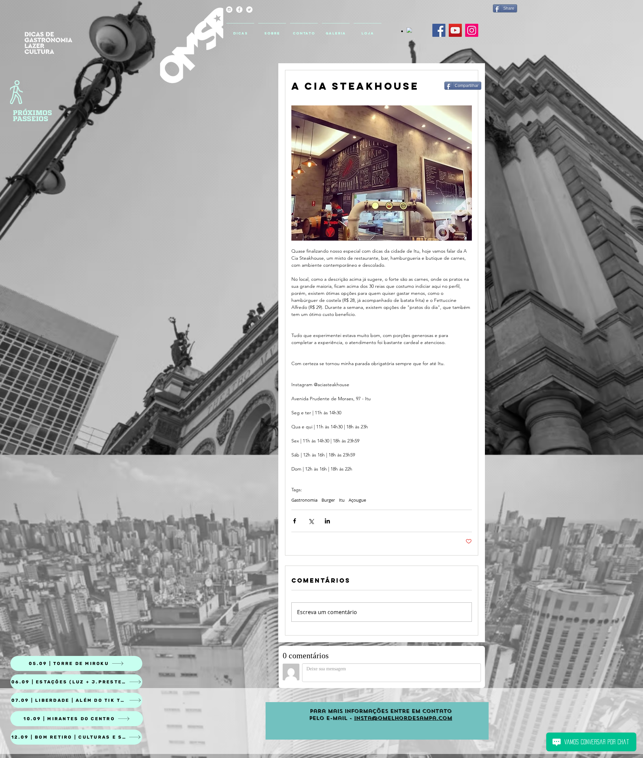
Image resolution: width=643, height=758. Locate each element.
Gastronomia (304, 500)
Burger (328, 500)
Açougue (357, 500)
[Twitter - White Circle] (249, 9)
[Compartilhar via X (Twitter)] (311, 521)
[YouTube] (455, 30)
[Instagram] (471, 30)
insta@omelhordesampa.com (403, 718)
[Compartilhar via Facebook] (294, 521)
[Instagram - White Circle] (229, 9)
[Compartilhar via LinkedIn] (327, 521)
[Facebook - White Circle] (239, 9)
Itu (342, 500)
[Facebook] (438, 30)
